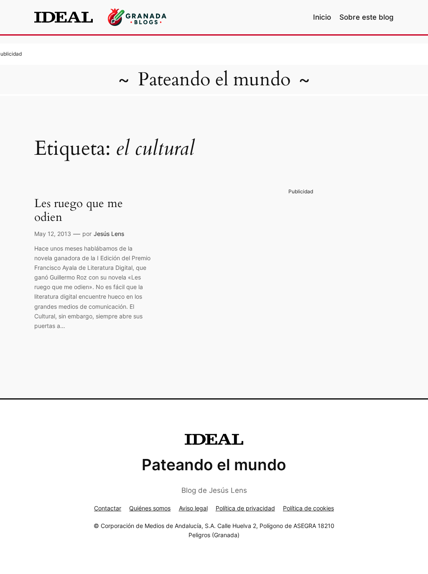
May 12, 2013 (52, 233)
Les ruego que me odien (78, 210)
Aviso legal (193, 508)
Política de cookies (308, 508)
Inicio (322, 17)
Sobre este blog (366, 17)
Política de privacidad (245, 508)
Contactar (107, 508)
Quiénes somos (150, 508)
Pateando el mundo (214, 79)
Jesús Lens (109, 233)
